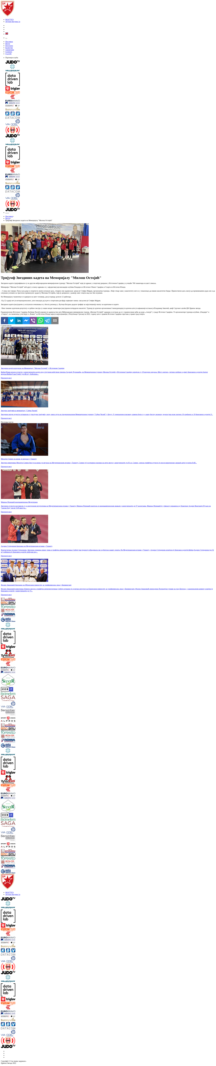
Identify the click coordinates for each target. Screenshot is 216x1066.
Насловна (9, 42)
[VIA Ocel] (110, 122)
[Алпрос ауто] (19, 721)
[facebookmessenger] (26, 321)
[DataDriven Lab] (110, 79)
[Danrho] (19, 653)
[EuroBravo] (110, 98)
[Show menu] (6, 38)
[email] (54, 321)
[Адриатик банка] (110, 103)
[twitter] (11, 321)
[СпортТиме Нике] (110, 93)
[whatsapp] (40, 321)
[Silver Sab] (19, 680)
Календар (9, 48)
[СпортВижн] (19, 718)
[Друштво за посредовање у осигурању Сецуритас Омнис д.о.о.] (19, 713)
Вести (7, 44)
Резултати (9, 46)
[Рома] (19, 615)
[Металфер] (19, 610)
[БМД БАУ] (19, 603)
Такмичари (9, 50)
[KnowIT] (19, 689)
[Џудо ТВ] (110, 62)
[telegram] (47, 321)
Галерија (8, 52)
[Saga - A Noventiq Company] (19, 699)
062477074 (9, 19)
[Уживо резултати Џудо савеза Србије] (110, 130)
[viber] (33, 321)
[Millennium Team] (110, 68)
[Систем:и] (110, 106)
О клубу (8, 54)
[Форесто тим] (19, 606)
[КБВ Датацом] (110, 115)
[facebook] (4, 321)
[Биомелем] (19, 694)
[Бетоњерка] (19, 600)
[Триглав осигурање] (110, 88)
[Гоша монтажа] (19, 620)
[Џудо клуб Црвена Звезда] (7, 16)
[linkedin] (18, 321)
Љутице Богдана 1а (12, 22)
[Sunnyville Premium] (110, 109)
